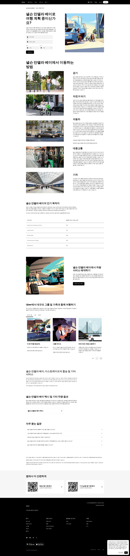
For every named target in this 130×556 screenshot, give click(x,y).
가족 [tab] (35, 315)
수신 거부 (121, 552)
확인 (126, 552)
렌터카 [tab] (39, 315)
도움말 (95, 2)
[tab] (43, 315)
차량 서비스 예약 (79, 283)
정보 (46, 2)
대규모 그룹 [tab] (29, 315)
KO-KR (91, 2)
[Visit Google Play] (30, 544)
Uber (23, 2)
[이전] (97, 358)
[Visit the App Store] (39, 544)
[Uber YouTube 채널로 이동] (30, 537)
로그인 (100, 2)
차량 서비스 (30, 2)
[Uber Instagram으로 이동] (33, 537)
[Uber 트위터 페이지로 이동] (36, 537)
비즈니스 (41, 2)
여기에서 (120, 547)
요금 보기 (30, 52)
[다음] (101, 358)
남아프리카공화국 (30, 8)
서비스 (35, 2)
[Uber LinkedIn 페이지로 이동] (26, 537)
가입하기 (106, 2)
